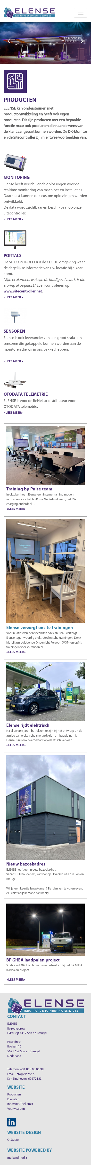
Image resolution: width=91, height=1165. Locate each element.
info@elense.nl (25, 1074)
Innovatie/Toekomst (20, 1104)
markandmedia (17, 1157)
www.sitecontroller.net (23, 291)
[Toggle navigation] (80, 13)
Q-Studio (13, 1139)
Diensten (13, 1099)
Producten (14, 1094)
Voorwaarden (16, 1108)
